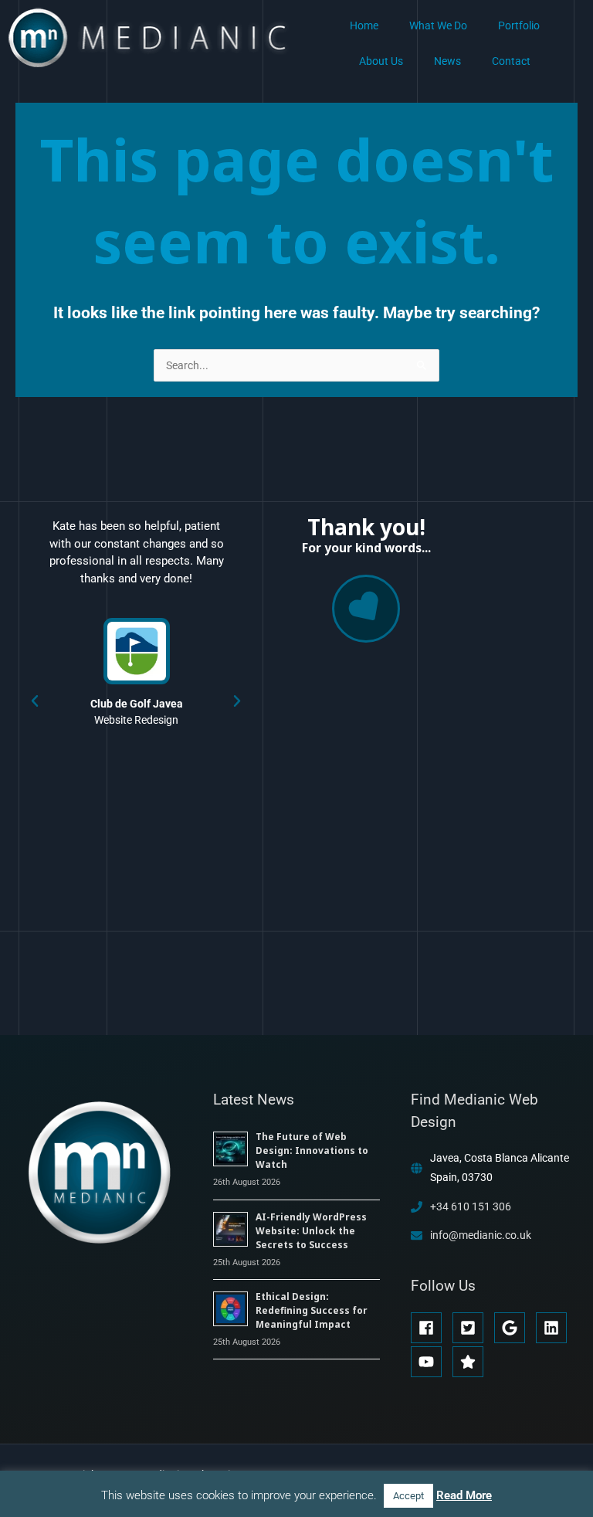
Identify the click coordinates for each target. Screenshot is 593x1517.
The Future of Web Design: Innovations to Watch (312, 1150)
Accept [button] (408, 1496)
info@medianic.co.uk (480, 1235)
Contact (511, 61)
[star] (470, 1361)
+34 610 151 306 (470, 1206)
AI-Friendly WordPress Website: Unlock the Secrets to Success (311, 1230)
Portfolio (519, 25)
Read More (464, 1495)
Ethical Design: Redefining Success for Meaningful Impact (312, 1310)
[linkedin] (555, 1327)
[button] (34, 701)
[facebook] (430, 1327)
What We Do (438, 25)
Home (364, 25)
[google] (514, 1327)
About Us (381, 61)
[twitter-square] (472, 1327)
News (447, 61)
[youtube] (430, 1361)
